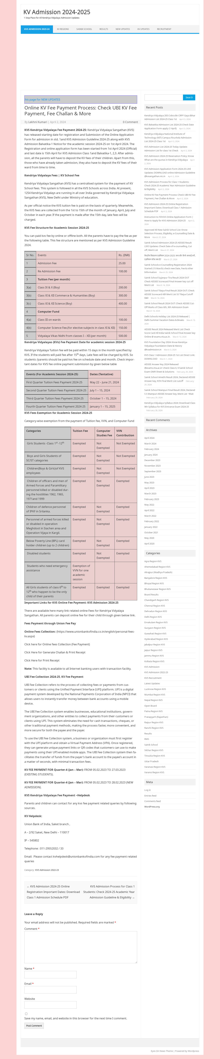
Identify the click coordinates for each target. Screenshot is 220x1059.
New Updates (123, 29)
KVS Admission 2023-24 (37, 29)
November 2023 (152, 465)
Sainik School (84, 29)
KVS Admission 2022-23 (47, 869)
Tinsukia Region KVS (154, 755)
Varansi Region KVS (154, 772)
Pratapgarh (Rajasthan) (156, 716)
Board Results (151, 594)
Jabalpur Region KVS (154, 644)
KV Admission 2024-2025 (56, 12)
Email (29, 984)
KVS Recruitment (153, 677)
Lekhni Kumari (37, 122)
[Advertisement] (110, 62)
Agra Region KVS (152, 561)
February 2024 (151, 449)
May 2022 (149, 504)
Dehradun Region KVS (155, 611)
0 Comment (130, 122)
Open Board (150, 705)
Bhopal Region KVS (154, 583)
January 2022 (150, 526)
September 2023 (152, 471)
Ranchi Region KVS (153, 727)
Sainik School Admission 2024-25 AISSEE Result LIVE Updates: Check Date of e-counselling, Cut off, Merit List (168, 246)
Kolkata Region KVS (154, 661)
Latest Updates (152, 683)
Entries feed (150, 795)
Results (104, 29)
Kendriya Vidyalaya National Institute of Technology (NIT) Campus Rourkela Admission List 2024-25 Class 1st (167, 137)
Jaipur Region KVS (153, 650)
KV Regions (63, 29)
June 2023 (149, 476)
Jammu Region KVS (154, 655)
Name (29, 968)
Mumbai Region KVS (154, 694)
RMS (146, 739)
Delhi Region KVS (153, 616)
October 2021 (151, 532)
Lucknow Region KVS (155, 689)
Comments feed (152, 801)
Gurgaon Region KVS (155, 627)
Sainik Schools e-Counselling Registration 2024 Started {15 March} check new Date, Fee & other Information (168, 268)
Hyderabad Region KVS (156, 639)
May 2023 (149, 482)
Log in (147, 790)
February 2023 (151, 499)
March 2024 (150, 443)
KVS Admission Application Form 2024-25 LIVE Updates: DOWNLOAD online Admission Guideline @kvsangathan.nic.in (169, 172)
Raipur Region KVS (153, 722)
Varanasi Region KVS (154, 766)
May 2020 (149, 537)
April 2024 (149, 437)
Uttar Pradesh (151, 761)
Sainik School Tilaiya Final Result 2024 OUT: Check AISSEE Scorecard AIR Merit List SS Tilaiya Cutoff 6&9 (169, 294)
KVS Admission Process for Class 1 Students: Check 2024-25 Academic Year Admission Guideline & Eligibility (109, 892)
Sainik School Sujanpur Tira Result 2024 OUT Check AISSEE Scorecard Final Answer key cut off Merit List (168, 281)
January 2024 (150, 454)
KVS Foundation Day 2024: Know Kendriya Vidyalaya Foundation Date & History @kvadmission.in (165, 346)
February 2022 (151, 521)
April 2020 (149, 543)
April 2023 (149, 488)
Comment (32, 929)
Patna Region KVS (153, 711)
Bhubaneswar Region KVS (157, 589)
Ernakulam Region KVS (156, 622)
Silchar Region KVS (153, 750)
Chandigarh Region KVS (156, 600)
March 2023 (150, 493)
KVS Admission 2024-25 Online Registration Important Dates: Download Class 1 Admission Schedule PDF (53, 892)
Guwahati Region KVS (155, 633)
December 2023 (152, 460)
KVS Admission (152, 666)
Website (29, 999)
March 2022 (150, 515)
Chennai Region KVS (154, 605)
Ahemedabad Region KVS (157, 566)
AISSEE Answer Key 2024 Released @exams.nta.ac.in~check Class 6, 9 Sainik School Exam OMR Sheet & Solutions (168, 368)
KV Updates (144, 29)
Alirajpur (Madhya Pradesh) (158, 572)
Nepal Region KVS (153, 700)
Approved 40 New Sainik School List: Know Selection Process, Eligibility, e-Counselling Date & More (169, 233)
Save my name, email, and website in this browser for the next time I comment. (75, 1018)
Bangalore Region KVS (155, 577)
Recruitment (164, 29)
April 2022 (149, 510)
